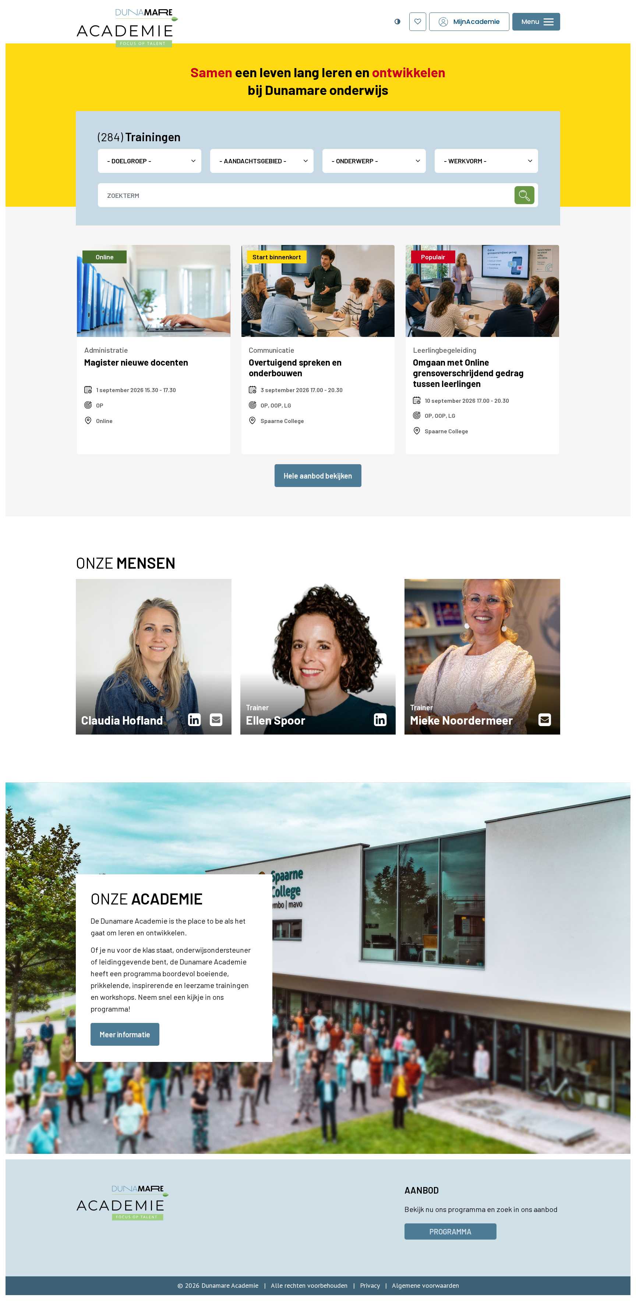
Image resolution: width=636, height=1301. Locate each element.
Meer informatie (125, 1034)
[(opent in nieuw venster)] (196, 720)
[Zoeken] (524, 195)
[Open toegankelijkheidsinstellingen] (397, 22)
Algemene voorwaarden (425, 1285)
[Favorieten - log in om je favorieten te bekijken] (417, 22)
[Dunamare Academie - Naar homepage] (144, 24)
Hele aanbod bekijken (318, 475)
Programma (450, 1231)
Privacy (369, 1285)
